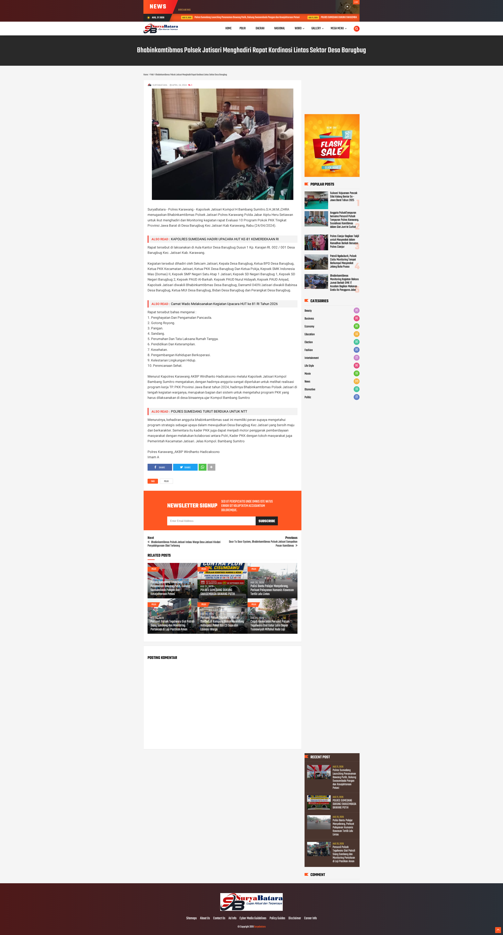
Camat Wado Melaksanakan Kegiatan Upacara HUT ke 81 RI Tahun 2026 (224, 304)
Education (310, 334)
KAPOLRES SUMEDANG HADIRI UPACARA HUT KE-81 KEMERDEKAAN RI (225, 239)
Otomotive (310, 389)
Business (309, 318)
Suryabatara (260, 927)
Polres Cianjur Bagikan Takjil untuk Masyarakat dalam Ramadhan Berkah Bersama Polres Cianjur (344, 241)
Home (228, 28)
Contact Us (219, 918)
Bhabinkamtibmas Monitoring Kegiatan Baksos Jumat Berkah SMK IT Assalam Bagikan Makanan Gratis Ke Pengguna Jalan (344, 283)
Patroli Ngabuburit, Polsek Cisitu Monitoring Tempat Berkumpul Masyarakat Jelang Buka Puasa (343, 261)
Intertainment (312, 358)
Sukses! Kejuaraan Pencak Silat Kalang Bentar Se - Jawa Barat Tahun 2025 (343, 197)
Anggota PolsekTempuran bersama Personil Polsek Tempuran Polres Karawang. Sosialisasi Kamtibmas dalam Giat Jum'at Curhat (344, 220)
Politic (308, 397)
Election (309, 342)
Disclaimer (294, 918)
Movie (308, 373)
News (307, 381)
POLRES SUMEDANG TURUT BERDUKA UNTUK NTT (209, 411)
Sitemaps (191, 918)
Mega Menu (337, 28)
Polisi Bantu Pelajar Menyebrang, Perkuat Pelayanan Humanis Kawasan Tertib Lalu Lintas (272, 590)
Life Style (309, 366)
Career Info (310, 918)
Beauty (308, 310)
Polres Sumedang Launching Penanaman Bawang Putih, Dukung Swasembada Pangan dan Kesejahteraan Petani (241, 17)
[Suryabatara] (251, 910)
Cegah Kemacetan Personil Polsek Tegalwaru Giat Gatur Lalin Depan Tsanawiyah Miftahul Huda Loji (270, 626)
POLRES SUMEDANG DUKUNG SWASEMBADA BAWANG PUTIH (342, 17)
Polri (166, 481)
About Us (205, 918)
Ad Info (232, 918)
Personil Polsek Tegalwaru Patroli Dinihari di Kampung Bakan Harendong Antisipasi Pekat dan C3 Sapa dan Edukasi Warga (222, 624)
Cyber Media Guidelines (253, 918)
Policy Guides (277, 918)
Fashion (309, 350)
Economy (309, 326)
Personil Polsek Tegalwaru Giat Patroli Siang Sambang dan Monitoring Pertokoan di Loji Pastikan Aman (173, 626)
